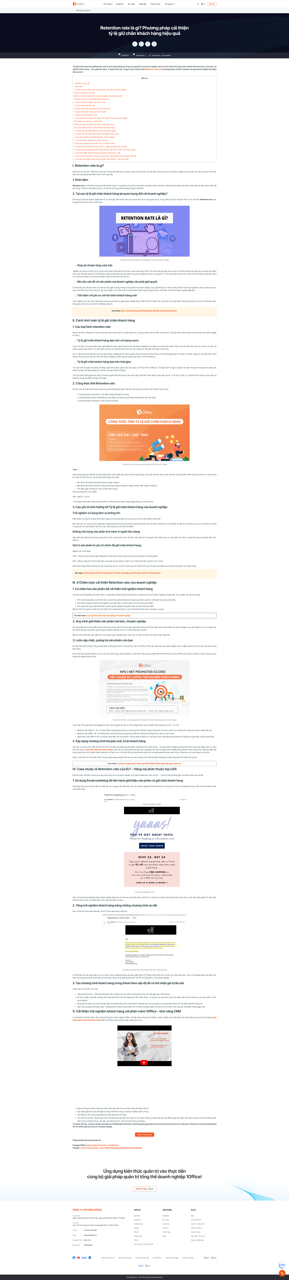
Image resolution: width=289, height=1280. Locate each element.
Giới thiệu (137, 1216)
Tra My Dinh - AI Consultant (161, 55)
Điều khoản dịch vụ (108, 1258)
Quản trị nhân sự (196, 1228)
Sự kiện (136, 1228)
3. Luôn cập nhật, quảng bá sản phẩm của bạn (91, 140)
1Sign (164, 1236)
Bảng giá (142, 4)
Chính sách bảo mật (142, 1258)
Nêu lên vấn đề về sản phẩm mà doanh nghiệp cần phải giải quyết (98, 96)
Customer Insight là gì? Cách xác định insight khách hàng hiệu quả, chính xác (149, 763)
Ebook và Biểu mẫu (197, 1240)
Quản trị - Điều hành (198, 1224)
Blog (192, 1216)
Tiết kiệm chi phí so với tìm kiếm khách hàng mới (91, 99)
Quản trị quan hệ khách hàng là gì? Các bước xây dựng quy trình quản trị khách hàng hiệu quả (122, 573)
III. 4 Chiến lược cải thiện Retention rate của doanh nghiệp (95, 131)
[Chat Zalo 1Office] (282, 1265)
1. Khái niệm (78, 86)
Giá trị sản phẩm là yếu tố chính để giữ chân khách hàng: (95, 127)
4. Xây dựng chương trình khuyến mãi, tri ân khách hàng (94, 143)
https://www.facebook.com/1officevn (103, 1145)
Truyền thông (138, 1224)
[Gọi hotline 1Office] (282, 1273)
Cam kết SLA (157, 1258)
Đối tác (136, 1232)
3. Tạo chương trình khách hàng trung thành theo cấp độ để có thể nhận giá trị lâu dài (105, 156)
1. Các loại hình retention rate (84, 105)
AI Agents (119, 4)
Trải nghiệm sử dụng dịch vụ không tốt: (88, 121)
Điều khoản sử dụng (125, 1258)
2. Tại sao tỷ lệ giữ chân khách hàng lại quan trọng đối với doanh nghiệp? (100, 90)
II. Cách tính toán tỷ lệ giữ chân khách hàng (89, 102)
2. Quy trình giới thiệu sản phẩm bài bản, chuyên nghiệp (94, 137)
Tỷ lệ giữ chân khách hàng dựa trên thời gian (90, 112)
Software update (187, 1258)
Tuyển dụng (138, 1236)
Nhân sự (165, 1228)
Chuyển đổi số (196, 1220)
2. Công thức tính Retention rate (86, 115)
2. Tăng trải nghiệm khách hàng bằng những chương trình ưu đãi (97, 153)
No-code (131, 4)
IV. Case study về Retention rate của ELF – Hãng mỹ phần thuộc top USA (100, 146)
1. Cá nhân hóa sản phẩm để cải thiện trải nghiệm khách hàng (96, 134)
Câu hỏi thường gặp (172, 1258)
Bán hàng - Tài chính (198, 1236)
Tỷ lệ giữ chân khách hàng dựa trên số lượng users (92, 109)
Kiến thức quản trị (83, 10)
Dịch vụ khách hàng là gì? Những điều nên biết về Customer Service (149, 311)
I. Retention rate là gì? (82, 83)
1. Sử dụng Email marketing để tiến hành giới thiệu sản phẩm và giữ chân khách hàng (104, 150)
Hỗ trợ (136, 1240)
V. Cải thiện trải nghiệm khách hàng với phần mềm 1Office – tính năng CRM (101, 159)
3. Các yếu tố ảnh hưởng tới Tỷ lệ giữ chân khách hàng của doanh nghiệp (100, 118)
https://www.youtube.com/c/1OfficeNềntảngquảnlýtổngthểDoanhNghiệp (111, 1148)
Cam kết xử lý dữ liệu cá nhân (143, 1244)
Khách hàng (155, 4)
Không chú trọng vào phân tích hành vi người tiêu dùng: (94, 124)
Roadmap (137, 1220)
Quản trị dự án (195, 1232)
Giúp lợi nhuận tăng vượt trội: (84, 93)
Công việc (166, 1224)
